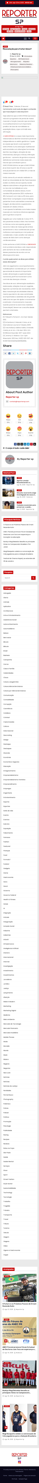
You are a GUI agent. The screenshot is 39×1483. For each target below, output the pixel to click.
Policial (6, 1113)
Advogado (7, 593)
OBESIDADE (31, 244)
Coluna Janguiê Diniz (11, 682)
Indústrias (7, 935)
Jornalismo (7, 979)
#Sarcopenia (14, 69)
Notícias (6, 1077)
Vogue (5, 1255)
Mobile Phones (8, 1037)
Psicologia (7, 1126)
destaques (32, 29)
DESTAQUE (10, 31)
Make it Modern (9, 1002)
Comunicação (8, 695)
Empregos (7, 788)
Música (6, 1059)
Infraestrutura (8, 944)
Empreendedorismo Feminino (14, 780)
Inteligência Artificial (10, 948)
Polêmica (6, 1104)
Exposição (7, 828)
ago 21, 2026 (9, 1309)
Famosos (6, 837)
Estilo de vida (8, 811)
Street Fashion (8, 1179)
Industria (6, 931)
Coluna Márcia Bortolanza (13, 686)
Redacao (29, 497)
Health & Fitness (9, 899)
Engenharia (7, 793)
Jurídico (6, 984)
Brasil (5, 651)
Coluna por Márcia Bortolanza (14, 691)
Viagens (6, 1241)
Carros (6, 664)
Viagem (6, 1237)
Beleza (5, 633)
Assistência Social (9, 620)
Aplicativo (7, 606)
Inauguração (8, 922)
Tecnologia (7, 1197)
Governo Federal (9, 895)
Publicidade (7, 1130)
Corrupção (7, 704)
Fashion (6, 842)
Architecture (8, 611)
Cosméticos (7, 708)
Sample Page (23, 1479)
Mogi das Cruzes (15, 29)
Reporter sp (16, 54)
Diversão (6, 753)
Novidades (7, 1090)
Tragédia (6, 1206)
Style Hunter (8, 1184)
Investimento (8, 971)
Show (5, 1170)
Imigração (7, 913)
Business (6, 655)
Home (5, 1475)
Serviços (6, 1166)
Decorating (7, 735)
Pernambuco (8, 1095)
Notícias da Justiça (10, 1086)
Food (5, 855)
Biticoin (6, 646)
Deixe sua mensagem (15, 1475)
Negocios (6, 1068)
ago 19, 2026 (9, 1353)
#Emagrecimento (16, 61)
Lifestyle (6, 997)
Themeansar (19, 1471)
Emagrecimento (9, 771)
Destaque (7, 744)
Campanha (7, 660)
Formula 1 (6, 859)
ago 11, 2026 (21, 509)
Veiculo (6, 1233)
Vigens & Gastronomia (11, 1250)
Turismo (6, 1228)
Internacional (8, 957)
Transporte (7, 1215)
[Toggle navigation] (25, 38)
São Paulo (6, 29)
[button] (30, 38)
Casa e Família (8, 669)
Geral (5, 886)
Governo (6, 891)
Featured (6, 846)
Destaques (7, 748)
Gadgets (6, 868)
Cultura (6, 726)
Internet (6, 962)
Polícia (5, 1108)
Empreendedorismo (10, 775)
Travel (5, 1219)
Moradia (6, 1046)
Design (5, 740)
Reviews (6, 1144)
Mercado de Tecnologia (12, 1024)
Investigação (8, 966)
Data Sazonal (8, 731)
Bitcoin (5, 642)
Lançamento (8, 993)
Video (5, 1246)
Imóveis (6, 917)
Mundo (5, 1050)
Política (6, 1117)
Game (5, 873)
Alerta (5, 598)
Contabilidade (8, 700)
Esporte (6, 802)
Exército (6, 824)
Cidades (24, 29)
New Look (6, 1073)
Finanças (6, 851)
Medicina (6, 1015)
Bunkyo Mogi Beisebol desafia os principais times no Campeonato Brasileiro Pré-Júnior (19, 544)
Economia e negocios (11, 762)
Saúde (5, 46)
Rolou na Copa (8, 1148)
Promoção (7, 1122)
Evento (6, 815)
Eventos (6, 820)
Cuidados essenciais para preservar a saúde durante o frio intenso (26, 507)
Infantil (6, 939)
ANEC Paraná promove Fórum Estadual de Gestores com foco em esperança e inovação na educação (19, 534)
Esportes (6, 806)
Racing (5, 1135)
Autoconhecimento (10, 624)
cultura (29, 31)
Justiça (6, 988)
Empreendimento (10, 784)
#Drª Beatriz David (23, 59)
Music (5, 1055)
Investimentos (8, 975)
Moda (5, 1042)
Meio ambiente (9, 1019)
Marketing (7, 1006)
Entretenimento (9, 797)
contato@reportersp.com (19, 401)
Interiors (6, 953)
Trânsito (6, 1210)
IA (4, 908)
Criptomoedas (8, 722)
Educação (7, 766)
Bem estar (7, 637)
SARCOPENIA (9, 136)
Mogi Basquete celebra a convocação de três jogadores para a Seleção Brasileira (19, 1435)
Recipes (6, 1139)
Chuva (5, 677)
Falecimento (8, 833)
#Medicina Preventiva (26, 64)
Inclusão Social (8, 926)
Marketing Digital (9, 1010)
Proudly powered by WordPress (13, 1469)
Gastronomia (8, 877)
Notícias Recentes (20, 31)
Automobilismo (9, 629)
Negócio (6, 1064)
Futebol (6, 864)
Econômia (7, 757)
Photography (8, 1099)
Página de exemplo (30, 1475)
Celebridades (8, 673)
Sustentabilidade (9, 1188)
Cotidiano (7, 713)
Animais (6, 602)
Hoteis (5, 904)
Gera (5, 882)
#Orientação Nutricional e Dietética (21, 67)
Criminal (6, 717)
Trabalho (6, 1201)
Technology (7, 1193)
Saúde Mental (8, 1161)
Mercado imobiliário (10, 1033)
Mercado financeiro (10, 1028)
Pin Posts (14, 1479)
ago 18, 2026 (21, 485)
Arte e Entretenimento (11, 615)
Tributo (6, 1224)
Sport (5, 1175)
